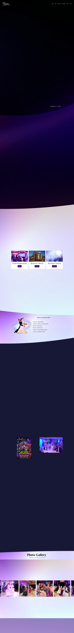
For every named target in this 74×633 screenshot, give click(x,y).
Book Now (36, 266)
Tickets (68, 3)
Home (52, 3)
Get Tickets (54, 266)
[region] (37, 588)
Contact (71, 3)
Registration (63, 3)
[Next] (69, 588)
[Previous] (5, 588)
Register (19, 266)
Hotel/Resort (59, 3)
